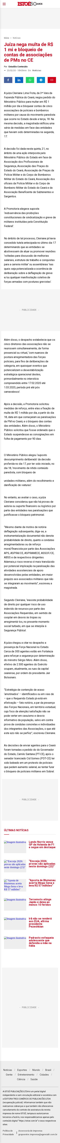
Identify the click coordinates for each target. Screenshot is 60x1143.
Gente (9, 1074)
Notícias (16, 38)
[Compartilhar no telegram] (41, 80)
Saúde (34, 1079)
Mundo (36, 1069)
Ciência (21, 1079)
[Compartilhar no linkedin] (19, 80)
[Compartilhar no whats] (30, 80)
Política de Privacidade (8, 1133)
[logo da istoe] (30, 4)
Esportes (22, 1069)
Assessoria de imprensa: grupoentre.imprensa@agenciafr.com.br (37, 1133)
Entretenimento (26, 1074)
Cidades (44, 1074)
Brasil (48, 1069)
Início (6, 38)
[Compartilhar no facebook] (8, 80)
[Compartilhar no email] (52, 80)
